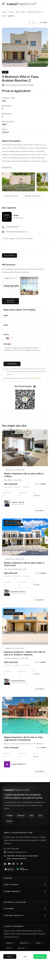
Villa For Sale (20, 12)
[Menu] (3, 3)
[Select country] (7, 338)
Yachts (9, 821)
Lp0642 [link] (11, 16)
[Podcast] (22, 864)
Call (25, 956)
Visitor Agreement (34, 378)
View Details (39, 511)
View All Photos (37, 62)
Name (6, 315)
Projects (20, 815)
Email (6, 325)
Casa (4, 16)
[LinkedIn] (5, 864)
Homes (9, 815)
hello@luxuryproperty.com (17, 852)
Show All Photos (11, 196)
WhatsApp (40, 956)
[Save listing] (44, 432)
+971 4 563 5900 (13, 849)
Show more (7, 167)
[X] (17, 864)
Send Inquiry (12, 364)
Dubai (11, 12)
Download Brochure (10, 301)
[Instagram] (13, 864)
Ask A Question (9, 255)
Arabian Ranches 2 (34, 12)
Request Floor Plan (32, 196)
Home (4, 12)
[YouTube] (9, 864)
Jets (40, 815)
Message (7, 344)
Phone (6, 334)
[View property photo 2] (18, 181)
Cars (31, 815)
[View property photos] (25, 47)
